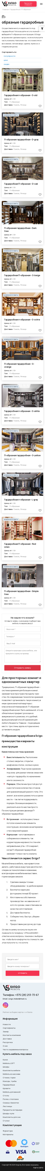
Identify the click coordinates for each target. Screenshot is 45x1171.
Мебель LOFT (9, 1063)
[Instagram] (5, 1005)
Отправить (22, 973)
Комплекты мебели (11, 1070)
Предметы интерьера (12, 1110)
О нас (5, 1046)
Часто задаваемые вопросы (15, 1049)
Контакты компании (12, 1035)
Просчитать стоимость (28, 4)
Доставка (7, 1038)
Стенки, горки (9, 1077)
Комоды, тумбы (10, 1081)
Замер (6, 1031)
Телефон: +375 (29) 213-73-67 (21, 995)
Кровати (6, 1088)
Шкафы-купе (8, 1113)
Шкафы (6, 1067)
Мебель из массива (11, 1074)
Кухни (5, 1059)
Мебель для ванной (11, 1092)
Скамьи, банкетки (11, 1102)
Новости (7, 1024)
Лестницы (7, 1106)
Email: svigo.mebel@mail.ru (15, 999)
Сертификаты (9, 1028)
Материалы (8, 1134)
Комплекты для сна (11, 1117)
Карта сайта (38, 1167)
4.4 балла (28, 1012)
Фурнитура (8, 1131)
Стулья (6, 1120)
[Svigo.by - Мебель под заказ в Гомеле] (9, 4)
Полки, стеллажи (11, 1099)
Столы (6, 1095)
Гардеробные (9, 1085)
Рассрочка (8, 1042)
